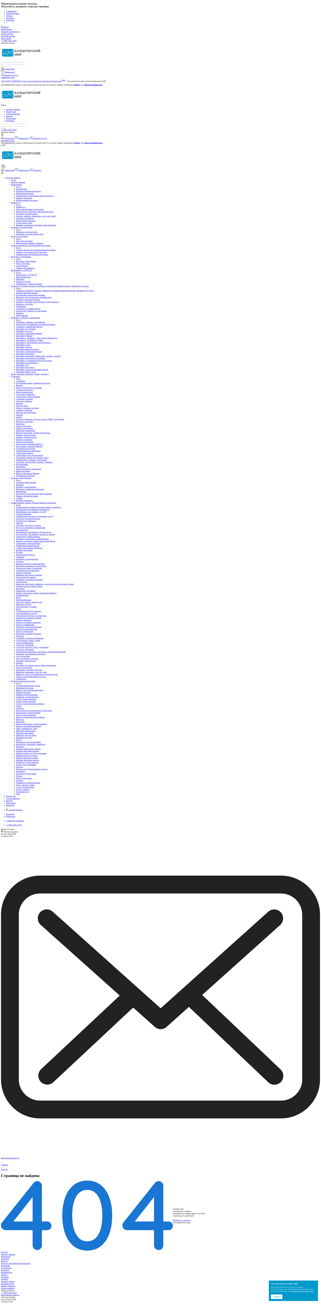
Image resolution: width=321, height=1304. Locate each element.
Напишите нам (7, 1284)
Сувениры (20, 381)
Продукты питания (24, 241)
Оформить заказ (8, 77)
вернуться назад (183, 1222)
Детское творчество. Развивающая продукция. (36, 250)
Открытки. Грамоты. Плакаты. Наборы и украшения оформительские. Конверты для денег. (55, 291)
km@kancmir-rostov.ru (10, 1158)
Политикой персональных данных (303, 1291)
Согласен (277, 1297)
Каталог (4, 1252)
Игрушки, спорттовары (26, 261)
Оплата (4, 1275)
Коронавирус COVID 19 (26, 275)
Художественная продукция (28, 686)
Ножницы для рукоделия (26, 232)
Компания (5, 1266)
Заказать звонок (8, 1281)
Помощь (4, 1279)
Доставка (5, 1277)
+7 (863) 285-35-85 (9, 41)
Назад (13, 180)
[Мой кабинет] (2, 135)
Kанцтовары (21, 189)
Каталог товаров (13, 109)
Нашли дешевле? (8, 1286)
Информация (6, 1272)
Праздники (11, 118)
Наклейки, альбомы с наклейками (30, 322)
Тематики (5, 1259)
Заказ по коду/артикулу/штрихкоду (16, 1263)
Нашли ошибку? (8, 1288)
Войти (77, 85)
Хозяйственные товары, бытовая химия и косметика (38, 507)
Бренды (9, 116)
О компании (6, 1268)
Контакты (10, 121)
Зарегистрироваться (93, 85)
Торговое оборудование (26, 482)
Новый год (20, 207)
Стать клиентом (13, 114)
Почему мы (11, 112)
